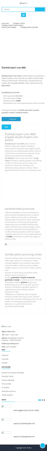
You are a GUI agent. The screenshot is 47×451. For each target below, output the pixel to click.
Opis (6, 127)
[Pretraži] (40, 9)
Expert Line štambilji (9, 27)
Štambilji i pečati (19, 23)
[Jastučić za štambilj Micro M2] (6, 423)
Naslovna (5, 23)
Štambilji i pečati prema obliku (12, 25)
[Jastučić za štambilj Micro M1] (6, 436)
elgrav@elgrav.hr (12, 343)
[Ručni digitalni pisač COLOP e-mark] (6, 410)
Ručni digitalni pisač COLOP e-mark (26, 410)
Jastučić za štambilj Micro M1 (24, 437)
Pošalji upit (12, 119)
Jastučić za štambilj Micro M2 (24, 423)
